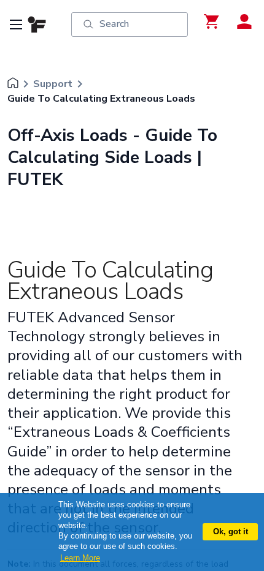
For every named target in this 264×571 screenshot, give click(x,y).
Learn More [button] (80, 557)
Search (114, 24)
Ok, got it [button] (230, 531)
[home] (12, 84)
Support (52, 84)
